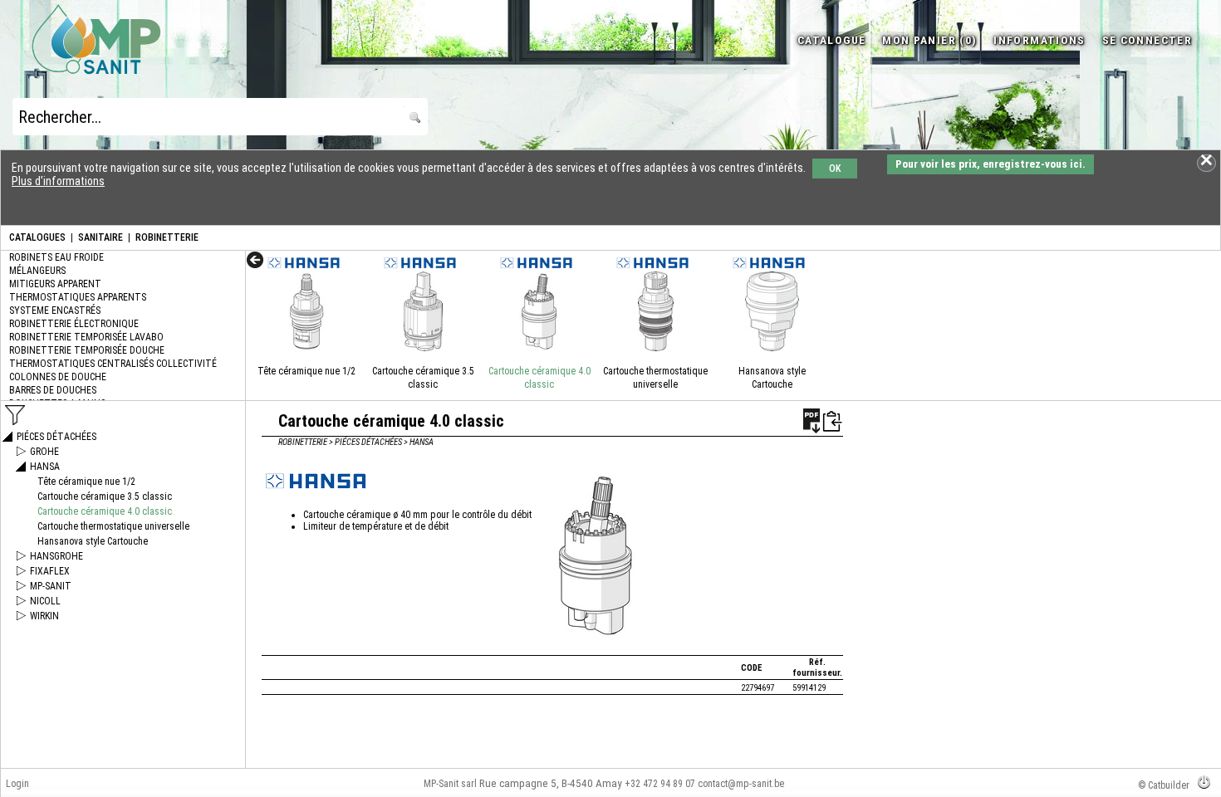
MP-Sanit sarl (450, 784)
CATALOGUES (37, 237)
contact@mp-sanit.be (741, 784)
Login (17, 784)
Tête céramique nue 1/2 (306, 371)
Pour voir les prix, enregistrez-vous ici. (990, 164)
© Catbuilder (1163, 785)
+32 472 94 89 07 (660, 784)
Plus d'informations (58, 181)
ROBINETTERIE (167, 237)
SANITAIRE (100, 237)
